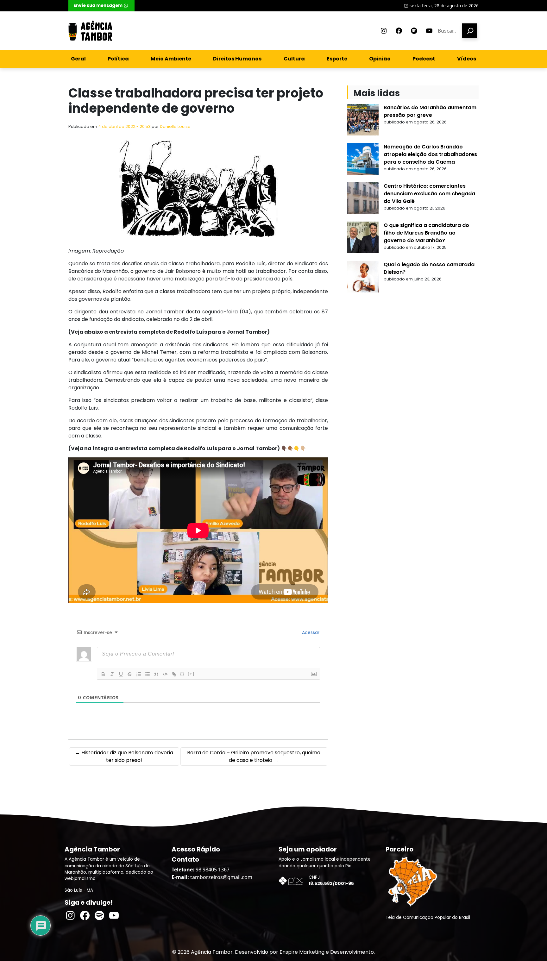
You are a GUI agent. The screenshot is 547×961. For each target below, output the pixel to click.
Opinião (380, 58)
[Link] (174, 674)
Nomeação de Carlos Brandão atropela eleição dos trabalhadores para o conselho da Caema (430, 154)
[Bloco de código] (165, 674)
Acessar (310, 632)
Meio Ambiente (171, 58)
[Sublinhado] (120, 674)
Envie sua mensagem (98, 6)
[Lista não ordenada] (147, 674)
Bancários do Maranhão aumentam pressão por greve (430, 111)
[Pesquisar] (469, 30)
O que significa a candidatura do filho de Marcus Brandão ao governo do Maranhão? (426, 233)
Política (118, 58)
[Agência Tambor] (90, 30)
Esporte (337, 58)
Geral (78, 58)
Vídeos (466, 58)
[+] (191, 673)
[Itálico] (112, 674)
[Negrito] (103, 674)
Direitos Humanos (237, 58)
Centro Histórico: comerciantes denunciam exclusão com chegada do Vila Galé (429, 193)
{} (182, 673)
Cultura (294, 58)
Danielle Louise (175, 126)
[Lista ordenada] (138, 674)
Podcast (423, 58)
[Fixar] (129, 674)
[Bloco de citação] (156, 674)
